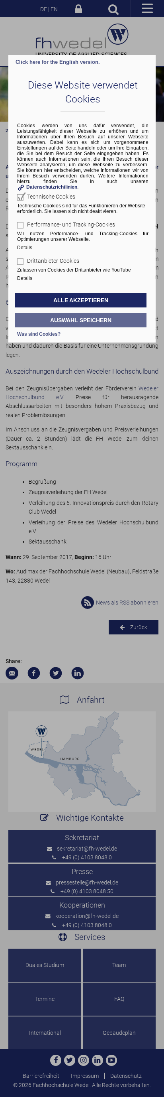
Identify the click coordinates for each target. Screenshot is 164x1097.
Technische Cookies (51, 196)
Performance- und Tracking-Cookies (71, 224)
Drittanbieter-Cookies (53, 261)
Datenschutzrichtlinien (51, 187)
